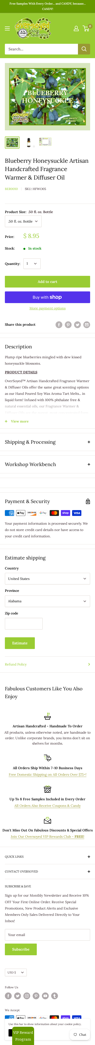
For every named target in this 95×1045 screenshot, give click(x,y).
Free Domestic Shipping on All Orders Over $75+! (47, 774)
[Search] (84, 49)
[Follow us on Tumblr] (54, 995)
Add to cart (47, 281)
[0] (86, 28)
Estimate (20, 643)
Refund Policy (16, 664)
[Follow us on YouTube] (45, 995)
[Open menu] (7, 28)
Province (12, 590)
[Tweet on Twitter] (77, 324)
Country (12, 568)
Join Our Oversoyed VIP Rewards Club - (47, 836)
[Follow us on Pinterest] (36, 995)
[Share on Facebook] (59, 324)
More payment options (47, 308)
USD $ (12, 972)
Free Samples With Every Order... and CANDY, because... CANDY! (48, 6)
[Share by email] (86, 324)
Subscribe (20, 949)
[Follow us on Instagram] (26, 995)
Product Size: (29, 212)
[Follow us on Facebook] (8, 995)
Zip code (11, 613)
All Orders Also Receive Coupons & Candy (47, 805)
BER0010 (11, 189)
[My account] (76, 28)
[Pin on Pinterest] (68, 324)
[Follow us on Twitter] (17, 995)
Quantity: (12, 263)
